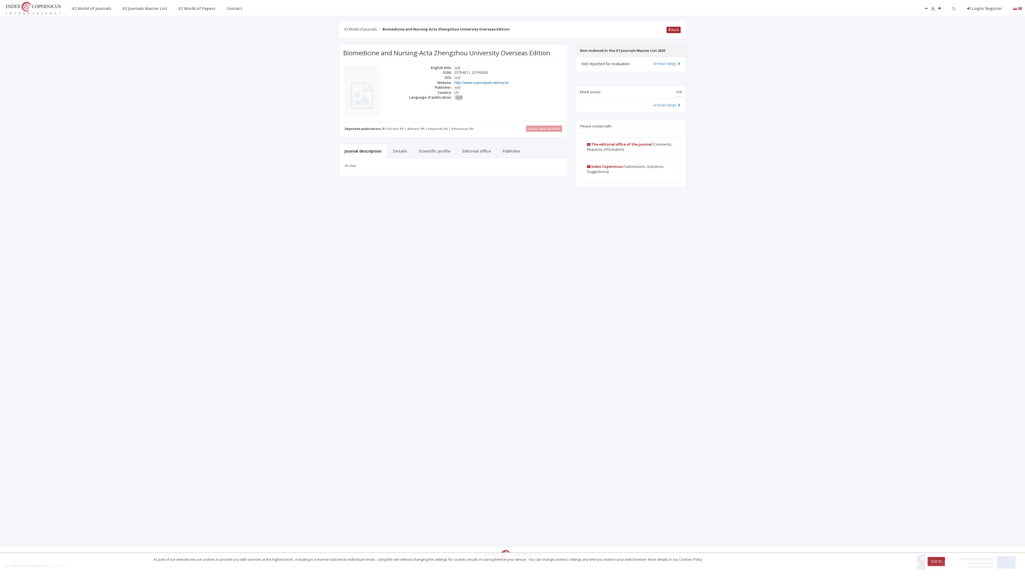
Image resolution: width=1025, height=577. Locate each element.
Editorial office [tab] (476, 151)
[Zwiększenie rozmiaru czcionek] (942, 8)
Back (675, 29)
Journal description (363, 151)
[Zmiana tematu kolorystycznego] (954, 8)
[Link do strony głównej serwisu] (33, 7)
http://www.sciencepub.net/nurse (481, 82)
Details (400, 151)
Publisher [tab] (512, 151)
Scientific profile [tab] (435, 151)
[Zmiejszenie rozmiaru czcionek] (923, 8)
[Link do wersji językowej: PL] (1015, 8)
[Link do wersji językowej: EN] (1020, 8)
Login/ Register (987, 8)
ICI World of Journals (360, 29)
